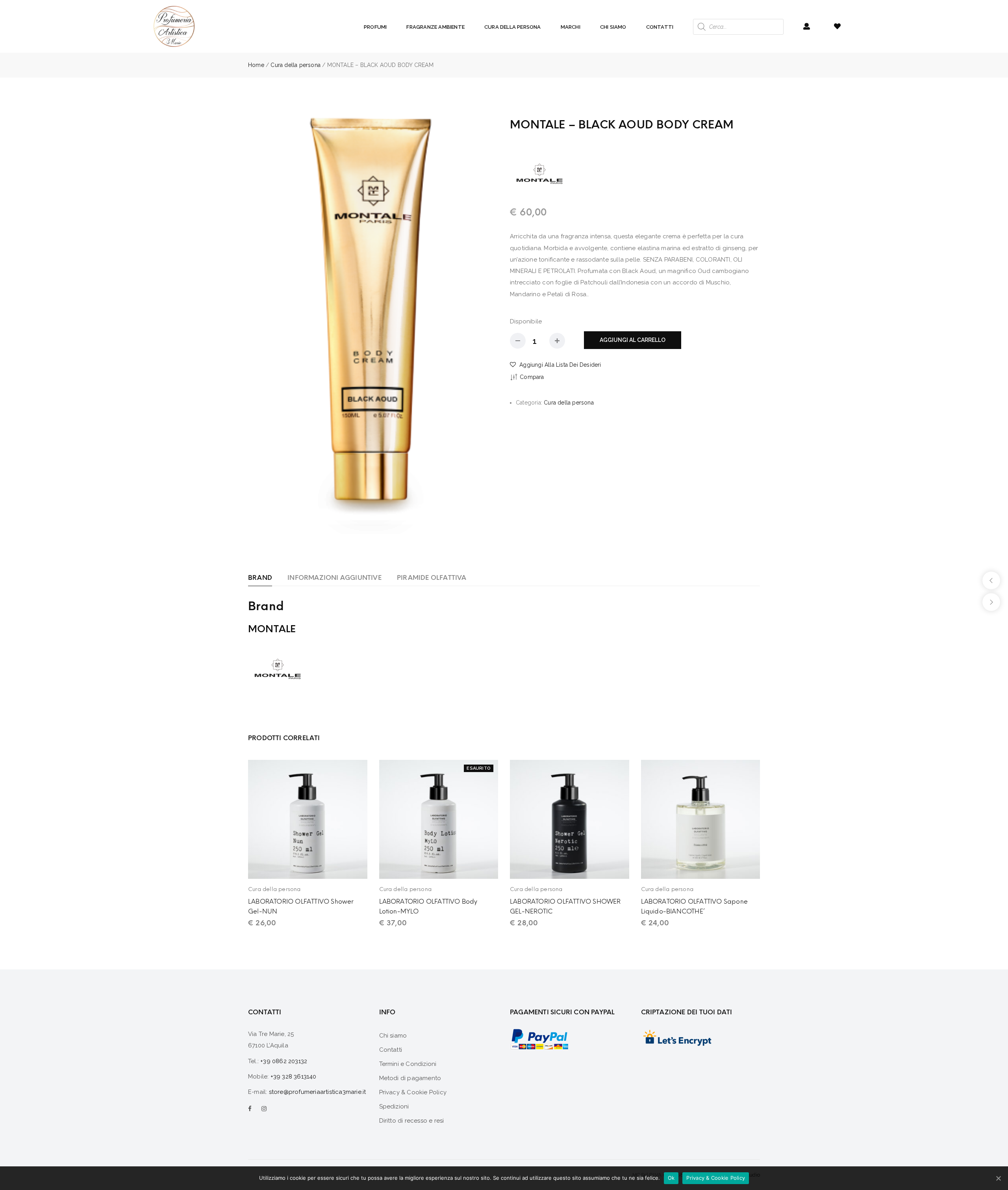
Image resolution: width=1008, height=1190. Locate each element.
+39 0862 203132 (283, 1061)
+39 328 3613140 (294, 1076)
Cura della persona (296, 65)
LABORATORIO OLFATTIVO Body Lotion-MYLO (428, 906)
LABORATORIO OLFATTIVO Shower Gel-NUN (301, 906)
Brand (260, 577)
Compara (532, 377)
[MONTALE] (539, 173)
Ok (671, 1178)
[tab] (260, 578)
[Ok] (998, 1178)
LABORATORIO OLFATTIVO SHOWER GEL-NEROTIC (565, 906)
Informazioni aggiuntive (334, 577)
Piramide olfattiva (432, 577)
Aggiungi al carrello (632, 340)
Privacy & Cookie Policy (715, 1178)
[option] (373, 325)
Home (256, 65)
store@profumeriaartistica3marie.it (317, 1091)
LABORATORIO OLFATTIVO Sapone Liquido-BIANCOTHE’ (694, 906)
